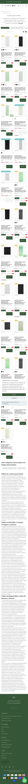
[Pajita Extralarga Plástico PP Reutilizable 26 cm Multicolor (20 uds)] (7, 110)
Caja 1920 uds (10, 62)
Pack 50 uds (17, 198)
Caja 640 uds (23, 60)
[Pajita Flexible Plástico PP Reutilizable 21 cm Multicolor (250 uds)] (21, 177)
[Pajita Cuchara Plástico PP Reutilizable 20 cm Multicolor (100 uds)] (21, 326)
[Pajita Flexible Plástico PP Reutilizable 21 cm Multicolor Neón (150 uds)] (7, 363)
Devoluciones (4, 733)
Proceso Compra (5, 727)
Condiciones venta (5, 740)
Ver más (20, 23)
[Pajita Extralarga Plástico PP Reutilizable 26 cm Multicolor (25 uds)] (21, 251)
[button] (26, 50)
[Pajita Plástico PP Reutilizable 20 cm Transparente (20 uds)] (7, 41)
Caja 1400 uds (23, 271)
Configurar (14, 398)
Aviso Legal (4, 742)
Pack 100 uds (3, 234)
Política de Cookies (5, 747)
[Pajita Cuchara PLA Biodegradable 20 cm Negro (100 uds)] (7, 144)
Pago (2, 729)
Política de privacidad (7, 402)
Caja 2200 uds (24, 198)
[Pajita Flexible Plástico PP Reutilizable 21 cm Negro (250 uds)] (21, 214)
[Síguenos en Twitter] (6, 767)
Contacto (3, 755)
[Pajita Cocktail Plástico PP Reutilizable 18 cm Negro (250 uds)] (7, 251)
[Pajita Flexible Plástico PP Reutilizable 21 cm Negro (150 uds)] (21, 363)
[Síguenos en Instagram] (9, 767)
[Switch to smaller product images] (26, 31)
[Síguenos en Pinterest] (13, 767)
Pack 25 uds (17, 271)
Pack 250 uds (17, 200)
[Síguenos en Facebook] (2, 767)
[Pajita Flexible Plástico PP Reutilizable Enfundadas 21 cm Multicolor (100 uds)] (7, 289)
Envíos (3, 731)
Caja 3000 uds (24, 200)
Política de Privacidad (6, 744)
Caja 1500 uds (24, 347)
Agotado (23, 133)
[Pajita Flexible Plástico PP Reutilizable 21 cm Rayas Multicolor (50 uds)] (7, 433)
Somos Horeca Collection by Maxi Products (11, 716)
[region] (14, 700)
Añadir (10, 66)
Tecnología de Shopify (14, 771)
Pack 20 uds (3, 62)
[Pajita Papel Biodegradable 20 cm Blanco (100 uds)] (21, 144)
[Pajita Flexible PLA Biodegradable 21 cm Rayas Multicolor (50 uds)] (21, 110)
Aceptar (14, 394)
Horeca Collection (5, 11)
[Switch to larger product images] (23, 31)
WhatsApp (3, 757)
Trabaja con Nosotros (6, 720)
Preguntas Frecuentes (6, 753)
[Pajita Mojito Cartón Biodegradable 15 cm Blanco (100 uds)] (7, 177)
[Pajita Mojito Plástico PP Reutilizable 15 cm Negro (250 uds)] (7, 326)
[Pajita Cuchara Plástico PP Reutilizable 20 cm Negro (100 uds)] (7, 214)
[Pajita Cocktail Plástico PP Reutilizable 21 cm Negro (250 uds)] (21, 289)
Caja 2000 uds (10, 271)
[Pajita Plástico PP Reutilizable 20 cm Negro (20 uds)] (21, 41)
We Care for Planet (5, 718)
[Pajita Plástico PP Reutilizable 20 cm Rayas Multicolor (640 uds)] (21, 76)
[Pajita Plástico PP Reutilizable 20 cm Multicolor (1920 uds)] (7, 76)
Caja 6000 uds (10, 234)
